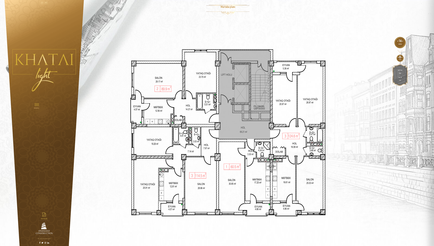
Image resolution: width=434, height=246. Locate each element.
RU (46, 3)
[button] (37, 106)
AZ (42, 3)
